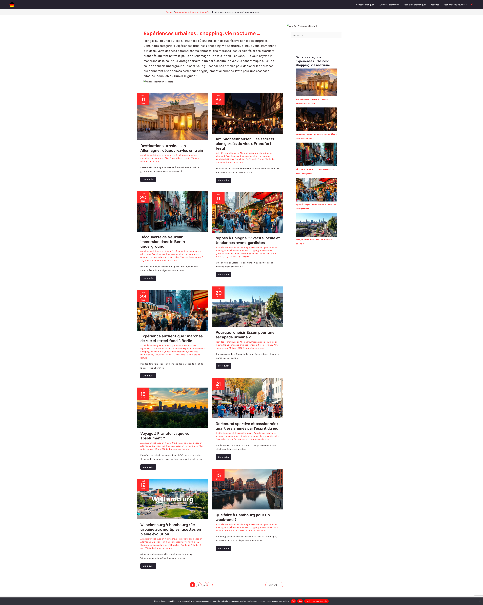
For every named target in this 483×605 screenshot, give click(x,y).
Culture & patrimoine (389, 4)
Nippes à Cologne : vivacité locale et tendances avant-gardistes (248, 240)
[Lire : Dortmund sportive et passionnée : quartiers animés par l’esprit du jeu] (247, 397)
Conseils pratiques (365, 4)
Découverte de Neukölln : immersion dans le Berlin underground (162, 242)
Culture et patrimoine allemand (167, 348)
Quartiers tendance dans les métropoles (159, 257)
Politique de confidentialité (316, 601)
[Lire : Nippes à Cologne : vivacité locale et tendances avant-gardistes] (247, 212)
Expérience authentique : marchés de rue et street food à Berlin (171, 338)
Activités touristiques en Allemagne (157, 155)
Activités (435, 4)
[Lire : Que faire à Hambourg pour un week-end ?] (247, 489)
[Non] (480, 601)
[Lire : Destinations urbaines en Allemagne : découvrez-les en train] (172, 116)
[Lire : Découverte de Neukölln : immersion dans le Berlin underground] (172, 211)
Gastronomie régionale (176, 351)
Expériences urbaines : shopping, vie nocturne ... (249, 156)
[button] (472, 4)
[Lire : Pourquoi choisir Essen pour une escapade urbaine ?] (247, 306)
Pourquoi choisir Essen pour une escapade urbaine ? (245, 334)
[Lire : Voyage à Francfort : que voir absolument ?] (172, 407)
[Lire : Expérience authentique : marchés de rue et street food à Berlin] (172, 310)
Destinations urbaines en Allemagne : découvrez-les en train (171, 148)
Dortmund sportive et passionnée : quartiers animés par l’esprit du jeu (247, 426)
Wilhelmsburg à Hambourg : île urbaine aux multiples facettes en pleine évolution (170, 529)
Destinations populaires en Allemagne (234, 433)
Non (300, 601)
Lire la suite (149, 178)
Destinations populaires (455, 4)
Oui (293, 601)
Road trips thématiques (415, 4)
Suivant (274, 585)
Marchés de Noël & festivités (230, 159)
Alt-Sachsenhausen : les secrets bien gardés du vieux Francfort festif (245, 144)
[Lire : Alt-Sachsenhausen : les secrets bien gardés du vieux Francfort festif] (247, 113)
